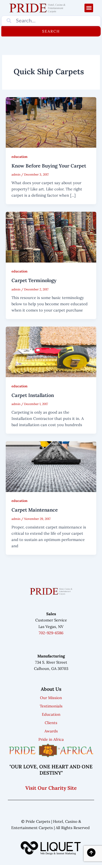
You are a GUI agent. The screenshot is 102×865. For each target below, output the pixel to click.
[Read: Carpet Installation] (51, 351)
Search (51, 31)
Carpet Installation (33, 395)
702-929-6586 (51, 632)
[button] (88, 8)
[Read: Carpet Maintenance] (51, 466)
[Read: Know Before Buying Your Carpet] (51, 122)
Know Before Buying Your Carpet (49, 166)
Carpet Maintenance (35, 510)
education (19, 156)
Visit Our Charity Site (51, 788)
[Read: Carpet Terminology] (51, 236)
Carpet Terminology (34, 280)
